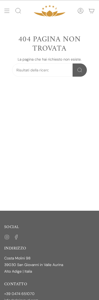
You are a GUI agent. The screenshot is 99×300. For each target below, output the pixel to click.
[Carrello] (91, 11)
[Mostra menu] (7, 11)
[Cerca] (80, 70)
